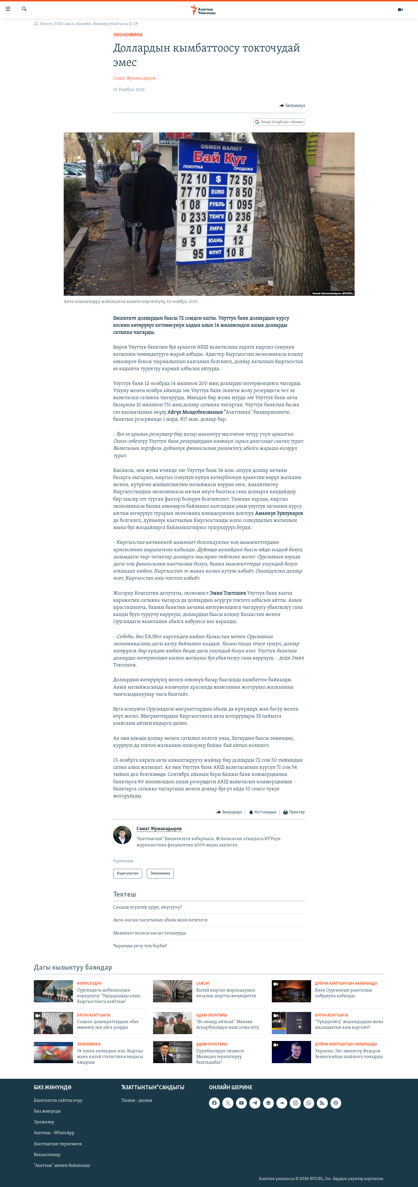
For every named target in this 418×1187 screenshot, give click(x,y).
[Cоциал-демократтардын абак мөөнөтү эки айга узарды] (53, 1023)
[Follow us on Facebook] (214, 1103)
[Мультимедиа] (400, 10)
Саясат (203, 984)
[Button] (292, 105)
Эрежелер (44, 1122)
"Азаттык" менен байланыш (62, 1165)
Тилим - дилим (136, 1100)
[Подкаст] (335, 1103)
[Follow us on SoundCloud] (281, 1103)
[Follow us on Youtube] (241, 1103)
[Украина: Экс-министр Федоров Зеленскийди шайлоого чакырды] (291, 1052)
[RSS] (322, 1103)
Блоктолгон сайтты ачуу (58, 1100)
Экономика (127, 35)
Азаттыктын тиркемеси (58, 1144)
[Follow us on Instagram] (295, 1103)
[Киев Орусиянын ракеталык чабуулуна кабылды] (291, 991)
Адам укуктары (211, 1015)
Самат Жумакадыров (134, 78)
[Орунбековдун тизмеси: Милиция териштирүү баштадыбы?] (172, 1052)
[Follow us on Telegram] (254, 1103)
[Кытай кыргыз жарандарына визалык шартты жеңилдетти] (172, 991)
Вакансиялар (47, 1154)
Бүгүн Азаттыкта (93, 1015)
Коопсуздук (89, 984)
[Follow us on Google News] (268, 1103)
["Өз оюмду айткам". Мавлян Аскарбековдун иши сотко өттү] (172, 1023)
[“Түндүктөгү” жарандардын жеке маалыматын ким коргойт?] (291, 1023)
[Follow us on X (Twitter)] (227, 1103)
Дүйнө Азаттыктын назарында (346, 984)
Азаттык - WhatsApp (54, 1133)
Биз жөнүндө (47, 1111)
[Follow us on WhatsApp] (308, 1103)
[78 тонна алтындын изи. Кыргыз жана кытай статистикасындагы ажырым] (53, 1052)
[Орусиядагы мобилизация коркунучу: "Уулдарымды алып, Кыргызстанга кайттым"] (53, 991)
